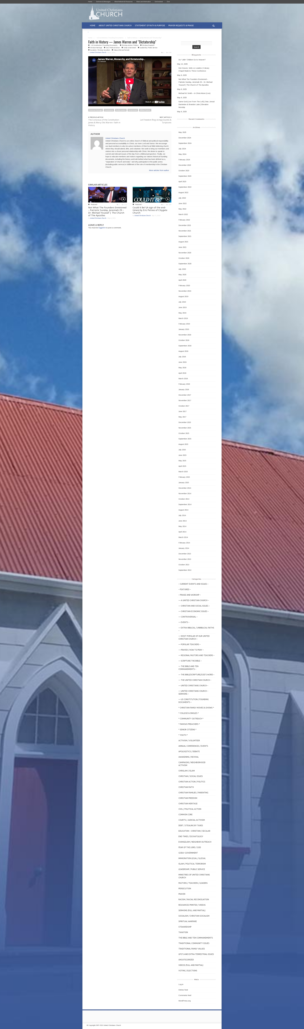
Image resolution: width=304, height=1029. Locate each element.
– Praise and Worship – (189, 595)
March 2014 (183, 537)
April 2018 (182, 373)
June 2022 (182, 203)
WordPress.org (184, 1001)
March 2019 (183, 318)
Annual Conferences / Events (193, 746)
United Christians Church (98, 52)
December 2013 (184, 554)
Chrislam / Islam (186, 771)
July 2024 (182, 149)
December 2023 (184, 165)
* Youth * (183, 735)
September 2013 (184, 570)
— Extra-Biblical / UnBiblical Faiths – (196, 629)
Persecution (184, 888)
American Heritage (95, 110)
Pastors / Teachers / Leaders (193, 883)
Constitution (109, 110)
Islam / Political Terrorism (192, 864)
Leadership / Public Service (148, 47)
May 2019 (182, 313)
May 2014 (182, 526)
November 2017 (184, 400)
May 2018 (182, 368)
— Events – (183, 622)
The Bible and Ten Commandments (195, 938)
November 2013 (184, 559)
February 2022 (184, 220)
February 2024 (184, 160)
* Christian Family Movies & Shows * (196, 708)
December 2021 (184, 225)
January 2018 (183, 389)
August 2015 (183, 444)
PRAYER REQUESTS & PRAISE (181, 25)
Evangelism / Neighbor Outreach (194, 842)
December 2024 (184, 138)
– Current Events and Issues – (193, 584)
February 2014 (184, 543)
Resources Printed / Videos (192, 905)
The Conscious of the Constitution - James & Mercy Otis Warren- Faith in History (104, 122)
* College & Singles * (188, 713)
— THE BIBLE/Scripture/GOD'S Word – (196, 675)
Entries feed (183, 990)
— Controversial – (187, 617)
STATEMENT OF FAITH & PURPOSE (150, 25)
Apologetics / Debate (189, 751)
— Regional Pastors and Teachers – (196, 655)
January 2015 (183, 482)
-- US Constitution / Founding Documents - (110, 38)
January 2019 (183, 329)
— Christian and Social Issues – (194, 606)
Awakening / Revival (188, 757)
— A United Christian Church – (193, 600)
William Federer (145, 110)
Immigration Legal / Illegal (192, 858)
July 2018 (182, 357)
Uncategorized (186, 960)
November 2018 (184, 335)
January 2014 (183, 548)
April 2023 (182, 181)
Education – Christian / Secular (194, 831)
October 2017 (183, 406)
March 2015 (183, 472)
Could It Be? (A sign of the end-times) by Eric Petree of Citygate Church (150, 210)
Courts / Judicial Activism (191, 820)
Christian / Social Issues (190, 776)
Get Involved (159, 1)
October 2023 (183, 171)
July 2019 (182, 302)
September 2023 (184, 176)
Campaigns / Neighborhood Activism (191, 763)
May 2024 (182, 154)
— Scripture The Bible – (190, 661)
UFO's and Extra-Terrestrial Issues (196, 954)
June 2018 (182, 362)
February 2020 (184, 285)
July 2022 (182, 198)
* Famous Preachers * (189, 724)
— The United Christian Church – (194, 680)
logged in (102, 228)
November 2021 (184, 231)
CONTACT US (96, 32)
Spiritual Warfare (187, 921)
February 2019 (184, 324)
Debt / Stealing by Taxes (190, 825)
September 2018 (184, 346)
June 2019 (182, 307)
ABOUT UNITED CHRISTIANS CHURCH (115, 25)
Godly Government (130, 47)
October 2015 (183, 433)
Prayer (181, 894)
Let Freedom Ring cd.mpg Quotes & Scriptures (155, 121)
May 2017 (182, 417)
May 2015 (182, 461)
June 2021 (182, 247)
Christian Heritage (96, 47)
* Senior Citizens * (187, 729)
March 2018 (183, 379)
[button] (213, 25)
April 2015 (182, 466)
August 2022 (183, 192)
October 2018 (183, 340)
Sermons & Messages (103, 1)
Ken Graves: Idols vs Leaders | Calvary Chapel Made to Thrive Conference (193, 69)
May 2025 (182, 132)
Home (90, 1)
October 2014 (183, 499)
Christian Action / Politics (130, 45)
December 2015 (184, 422)
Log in (180, 984)
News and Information (143, 1)
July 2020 (182, 269)
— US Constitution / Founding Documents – (193, 700)
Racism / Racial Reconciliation (193, 899)
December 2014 (184, 488)
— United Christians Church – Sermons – (193, 692)
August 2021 (183, 242)
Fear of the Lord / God (189, 847)
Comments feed (184, 995)
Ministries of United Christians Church (194, 876)
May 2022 (182, 209)
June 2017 (182, 411)
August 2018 (183, 351)
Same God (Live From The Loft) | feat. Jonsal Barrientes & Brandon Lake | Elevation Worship (196, 104)
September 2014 (184, 504)
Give (168, 1)
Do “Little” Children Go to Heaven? (192, 60)
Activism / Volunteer (189, 740)
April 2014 (182, 532)
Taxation (183, 932)
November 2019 (184, 291)
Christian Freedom (148, 45)
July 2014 (182, 515)
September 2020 (184, 264)
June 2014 (182, 521)
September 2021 (184, 236)
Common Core (185, 814)
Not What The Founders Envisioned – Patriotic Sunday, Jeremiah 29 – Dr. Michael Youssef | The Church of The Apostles (107, 211)
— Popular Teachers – (189, 644)
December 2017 (184, 395)
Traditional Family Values (191, 949)
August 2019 (183, 296)
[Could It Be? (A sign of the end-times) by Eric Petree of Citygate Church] (152, 194)
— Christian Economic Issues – (193, 611)
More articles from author (159, 170)
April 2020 (182, 280)
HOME (92, 25)
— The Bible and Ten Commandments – (188, 667)
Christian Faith (186, 787)
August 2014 (183, 510)
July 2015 (182, 450)
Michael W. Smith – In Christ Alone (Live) (194, 93)
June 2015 (182, 455)
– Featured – (184, 589)
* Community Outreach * (190, 719)
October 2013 (183, 565)
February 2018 (184, 384)
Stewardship (184, 927)
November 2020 (184, 253)
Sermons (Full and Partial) (191, 910)
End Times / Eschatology (190, 836)
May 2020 (182, 275)
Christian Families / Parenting (193, 793)
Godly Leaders (121, 110)
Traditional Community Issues (193, 943)
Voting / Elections (187, 971)
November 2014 (184, 493)
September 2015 (184, 439)
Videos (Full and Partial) (121, 50)
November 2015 (184, 428)
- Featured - (94, 204)
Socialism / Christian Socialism (100, 50)
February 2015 (184, 477)
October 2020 (183, 258)
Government (132, 110)
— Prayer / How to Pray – (191, 650)
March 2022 (183, 214)
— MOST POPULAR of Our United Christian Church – (194, 637)
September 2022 (184, 187)
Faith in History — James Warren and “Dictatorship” (122, 41)
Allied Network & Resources (123, 1)
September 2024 (184, 143)
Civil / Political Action (113, 47)
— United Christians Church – (193, 685)
